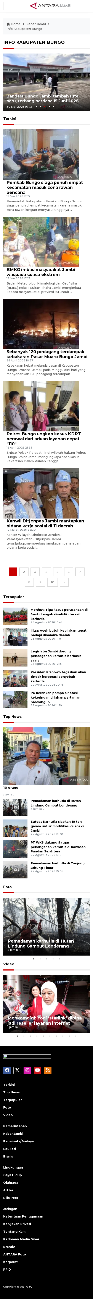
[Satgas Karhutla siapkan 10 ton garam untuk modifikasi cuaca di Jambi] (15, 828)
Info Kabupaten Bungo (24, 29)
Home (15, 24)
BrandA (9, 1247)
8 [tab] (63, 1036)
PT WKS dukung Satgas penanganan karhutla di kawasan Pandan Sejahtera (58, 847)
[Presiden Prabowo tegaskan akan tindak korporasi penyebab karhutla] (15, 678)
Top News (12, 717)
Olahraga (10, 1183)
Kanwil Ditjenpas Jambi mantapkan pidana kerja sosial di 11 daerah (45, 523)
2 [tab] (40, 106)
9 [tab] (69, 1036)
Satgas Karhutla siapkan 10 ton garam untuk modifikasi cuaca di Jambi (57, 826)
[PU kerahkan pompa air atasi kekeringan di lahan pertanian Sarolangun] (15, 699)
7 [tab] (56, 1036)
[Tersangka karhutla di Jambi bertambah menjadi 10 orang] (46, 756)
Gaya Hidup (12, 1175)
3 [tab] (44, 106)
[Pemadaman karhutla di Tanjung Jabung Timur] (15, 869)
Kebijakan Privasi (17, 1224)
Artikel (8, 1190)
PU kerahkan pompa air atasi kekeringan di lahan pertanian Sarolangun (55, 697)
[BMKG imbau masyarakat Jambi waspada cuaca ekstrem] (41, 241)
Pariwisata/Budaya (18, 1141)
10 (52, 582)
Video (8, 964)
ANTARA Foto (14, 1254)
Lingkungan (13, 1167)
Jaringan (10, 1209)
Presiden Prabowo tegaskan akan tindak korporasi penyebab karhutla (58, 676)
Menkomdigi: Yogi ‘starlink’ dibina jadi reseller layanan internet (45, 1020)
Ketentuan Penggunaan (23, 1216)
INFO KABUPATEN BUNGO (34, 42)
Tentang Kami (14, 1232)
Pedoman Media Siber (21, 1239)
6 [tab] (50, 1036)
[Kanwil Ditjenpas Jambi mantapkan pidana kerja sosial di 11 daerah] (41, 493)
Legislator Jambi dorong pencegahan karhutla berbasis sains (56, 655)
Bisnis (8, 1156)
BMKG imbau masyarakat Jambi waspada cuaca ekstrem (40, 272)
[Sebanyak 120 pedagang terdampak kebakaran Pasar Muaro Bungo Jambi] (41, 324)
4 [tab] (49, 106)
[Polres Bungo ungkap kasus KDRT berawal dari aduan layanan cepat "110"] (41, 406)
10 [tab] (76, 1036)
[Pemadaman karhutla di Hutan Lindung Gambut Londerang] (15, 807)
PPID (7, 1269)
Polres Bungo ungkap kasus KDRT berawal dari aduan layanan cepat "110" (43, 438)
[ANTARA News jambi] (50, 5)
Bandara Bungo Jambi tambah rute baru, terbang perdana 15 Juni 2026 (42, 98)
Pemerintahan (15, 1126)
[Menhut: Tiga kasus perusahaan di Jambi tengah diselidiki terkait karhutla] (15, 616)
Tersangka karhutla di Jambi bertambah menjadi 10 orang (46, 785)
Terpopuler (13, 597)
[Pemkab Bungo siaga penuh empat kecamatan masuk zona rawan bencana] (41, 154)
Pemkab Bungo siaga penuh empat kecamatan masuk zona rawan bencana (44, 187)
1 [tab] (36, 106)
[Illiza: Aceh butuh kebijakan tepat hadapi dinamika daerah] (15, 637)
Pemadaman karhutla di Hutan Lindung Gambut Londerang (41, 943)
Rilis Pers (10, 1198)
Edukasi (9, 1149)
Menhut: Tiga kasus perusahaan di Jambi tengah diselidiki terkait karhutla (59, 614)
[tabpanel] (46, 82)
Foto (7, 887)
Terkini (9, 1085)
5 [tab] (53, 106)
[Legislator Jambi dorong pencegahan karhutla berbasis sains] (15, 657)
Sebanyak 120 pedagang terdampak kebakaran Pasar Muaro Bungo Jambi (47, 354)
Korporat (10, 1262)
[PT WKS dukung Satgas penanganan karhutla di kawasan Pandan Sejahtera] (15, 849)
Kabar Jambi (36, 24)
